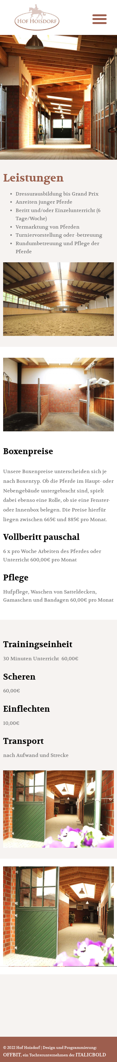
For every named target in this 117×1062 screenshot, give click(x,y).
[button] (99, 19)
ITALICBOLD (91, 1055)
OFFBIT (12, 1055)
